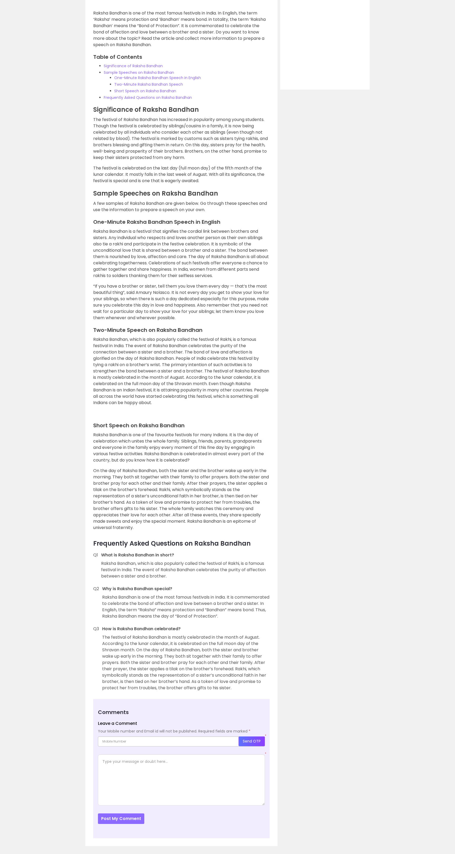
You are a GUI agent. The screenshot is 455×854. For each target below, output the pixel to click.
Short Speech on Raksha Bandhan (145, 91)
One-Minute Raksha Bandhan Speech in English (157, 77)
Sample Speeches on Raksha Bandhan (139, 72)
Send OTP (252, 741)
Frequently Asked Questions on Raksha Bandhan (148, 97)
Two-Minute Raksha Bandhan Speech (148, 84)
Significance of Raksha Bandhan (133, 66)
